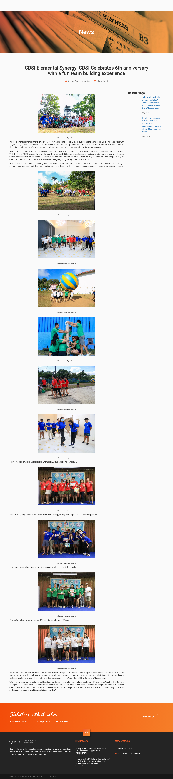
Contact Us (148, 717)
